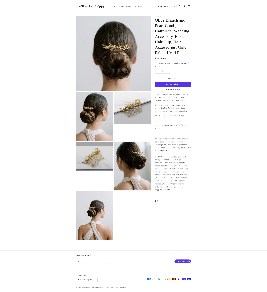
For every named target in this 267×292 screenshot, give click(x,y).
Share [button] (159, 201)
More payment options (173, 89)
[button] (114, 6)
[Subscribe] (111, 261)
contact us (174, 160)
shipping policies (180, 148)
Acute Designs (86, 287)
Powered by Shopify (97, 287)
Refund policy (109, 287)
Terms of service (121, 287)
